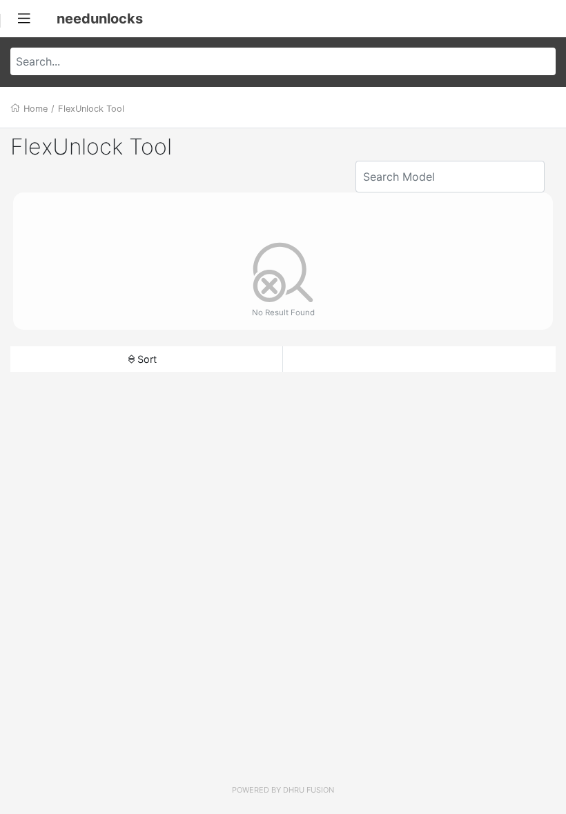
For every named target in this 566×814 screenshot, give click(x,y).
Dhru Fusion (308, 790)
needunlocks (100, 18)
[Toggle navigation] (24, 18)
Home (35, 108)
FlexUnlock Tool (91, 108)
